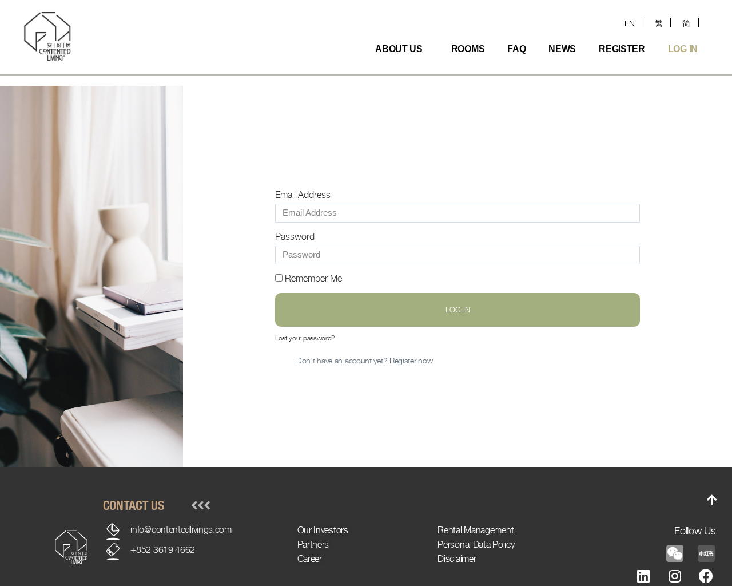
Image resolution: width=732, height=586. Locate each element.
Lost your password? (305, 338)
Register (622, 49)
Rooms (468, 49)
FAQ (516, 49)
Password (295, 236)
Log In (683, 49)
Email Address (303, 194)
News (562, 49)
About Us (399, 49)
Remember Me (312, 278)
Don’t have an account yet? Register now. (365, 360)
